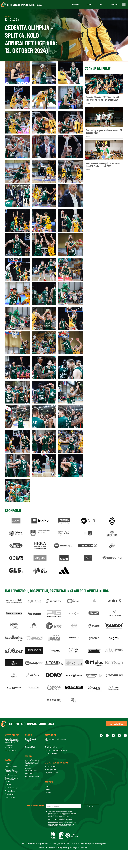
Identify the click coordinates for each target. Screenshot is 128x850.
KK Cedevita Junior (32, 777)
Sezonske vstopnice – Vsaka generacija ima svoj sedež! (12, 740)
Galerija (48, 792)
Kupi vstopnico (116, 723)
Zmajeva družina (51, 747)
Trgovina (114, 5)
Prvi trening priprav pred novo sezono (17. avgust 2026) (104, 131)
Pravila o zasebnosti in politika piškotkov (53, 848)
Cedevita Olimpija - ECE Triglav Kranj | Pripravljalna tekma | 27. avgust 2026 (102, 98)
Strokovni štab (30, 747)
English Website (51, 753)
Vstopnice (75, 5)
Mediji (49, 782)
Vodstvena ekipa (11, 767)
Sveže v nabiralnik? (35, 805)
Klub (8, 760)
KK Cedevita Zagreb (12, 788)
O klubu (7, 764)
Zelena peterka (50, 769)
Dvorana (8, 785)
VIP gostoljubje (10, 750)
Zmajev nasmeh (50, 766)
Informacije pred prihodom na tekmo (55, 740)
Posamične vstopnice (9, 746)
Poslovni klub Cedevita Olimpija (11, 771)
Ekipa (101, 5)
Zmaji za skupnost (57, 762)
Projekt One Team (51, 773)
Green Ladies (10, 797)
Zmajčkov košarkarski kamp (31, 769)
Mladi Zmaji (29, 773)
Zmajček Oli (9, 794)
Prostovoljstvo (10, 791)
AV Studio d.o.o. (83, 848)
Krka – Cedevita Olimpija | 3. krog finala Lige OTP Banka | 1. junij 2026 (103, 164)
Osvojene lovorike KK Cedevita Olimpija (11, 779)
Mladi (29, 756)
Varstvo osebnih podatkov (66, 825)
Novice (47, 789)
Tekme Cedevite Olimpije (30, 740)
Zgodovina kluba (11, 775)
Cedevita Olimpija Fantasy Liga (56, 750)
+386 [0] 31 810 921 (73, 844)
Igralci (27, 744)
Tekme (89, 5)
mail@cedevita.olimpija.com (96, 844)
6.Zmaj (47, 744)
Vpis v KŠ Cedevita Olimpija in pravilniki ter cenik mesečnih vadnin (32, 762)
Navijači (50, 735)
